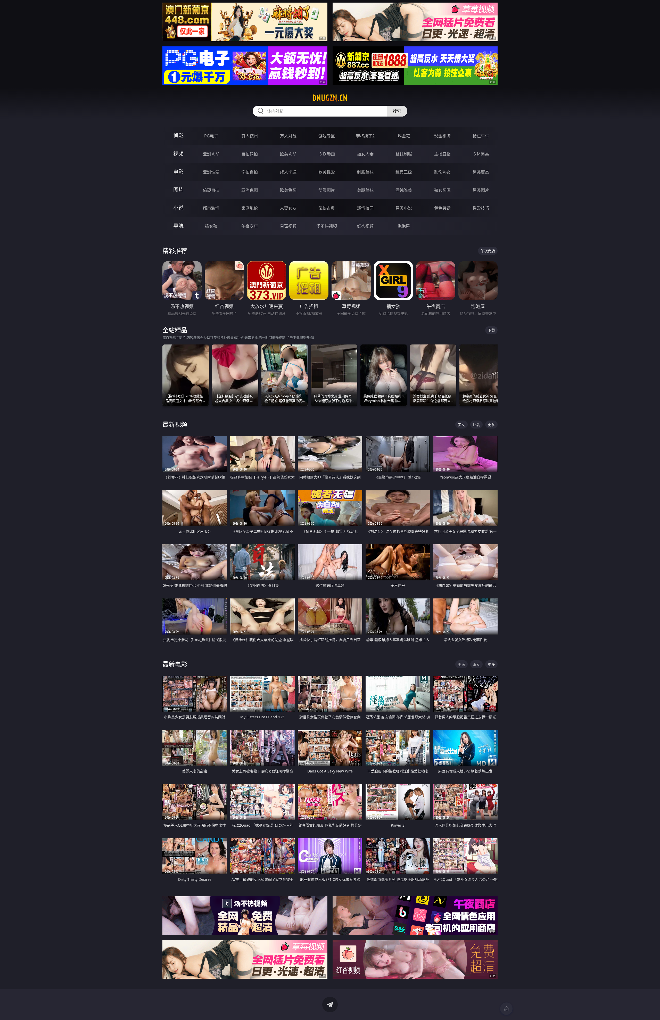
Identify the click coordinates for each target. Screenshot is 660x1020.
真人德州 (249, 136)
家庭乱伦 (249, 208)
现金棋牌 (442, 136)
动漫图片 (326, 190)
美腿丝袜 (365, 190)
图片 (178, 189)
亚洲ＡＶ (211, 154)
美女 (461, 424)
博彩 (178, 135)
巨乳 (476, 424)
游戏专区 (326, 136)
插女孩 (211, 226)
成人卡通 (288, 172)
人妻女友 (288, 208)
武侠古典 (326, 208)
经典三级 (403, 172)
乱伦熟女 (442, 172)
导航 (178, 226)
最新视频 (174, 424)
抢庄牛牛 (481, 136)
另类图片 (481, 190)
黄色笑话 (442, 208)
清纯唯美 (403, 190)
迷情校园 (365, 208)
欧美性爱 (326, 172)
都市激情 (211, 208)
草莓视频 (288, 226)
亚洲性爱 (211, 172)
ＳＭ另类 (481, 154)
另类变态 (481, 172)
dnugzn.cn (330, 98)
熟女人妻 (365, 154)
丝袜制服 (403, 154)
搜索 (397, 111)
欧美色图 (288, 190)
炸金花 (404, 136)
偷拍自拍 (249, 172)
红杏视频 (365, 226)
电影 (178, 171)
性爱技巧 (481, 208)
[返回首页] (506, 1008)
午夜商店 (249, 226)
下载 (491, 330)
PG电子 (211, 136)
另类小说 (403, 208)
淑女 (476, 664)
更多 (491, 424)
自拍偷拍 (249, 154)
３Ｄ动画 (326, 154)
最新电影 (174, 664)
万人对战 (288, 136)
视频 (178, 153)
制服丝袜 (365, 172)
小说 (178, 207)
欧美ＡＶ (288, 154)
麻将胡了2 (365, 136)
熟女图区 (442, 190)
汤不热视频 (326, 226)
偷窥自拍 (211, 190)
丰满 (461, 664)
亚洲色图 (249, 190)
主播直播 (442, 154)
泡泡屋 (404, 226)
